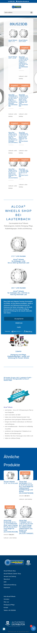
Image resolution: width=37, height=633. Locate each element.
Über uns (6, 602)
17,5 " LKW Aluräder (18, 256)
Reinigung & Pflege (9, 604)
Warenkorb (7, 579)
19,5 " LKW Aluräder (18, 288)
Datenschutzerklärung (10, 584)
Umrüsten (6, 599)
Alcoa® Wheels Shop (10, 571)
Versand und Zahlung (10, 576)
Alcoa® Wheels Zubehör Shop (12, 573)
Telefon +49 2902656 (10, 610)
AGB (5, 582)
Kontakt (6, 607)
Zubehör (18, 351)
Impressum (7, 587)
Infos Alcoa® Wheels (9, 596)
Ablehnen (19, 323)
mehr (19, 327)
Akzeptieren (19, 319)
